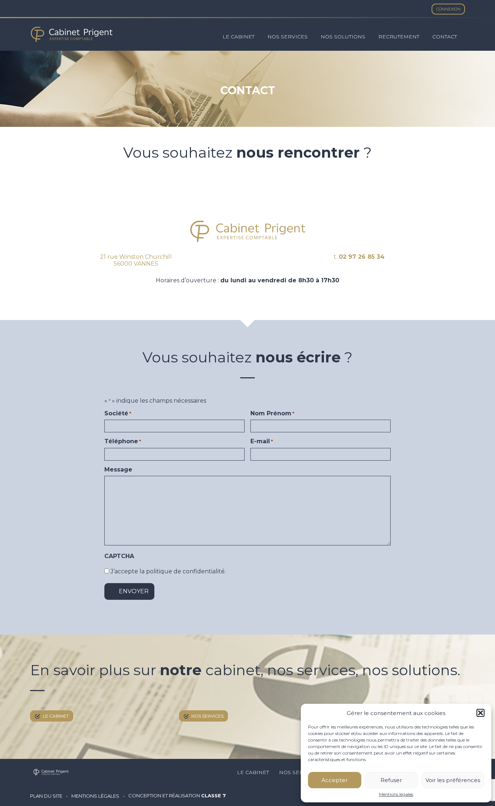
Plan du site (46, 796)
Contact (444, 36)
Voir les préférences (452, 780)
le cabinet (56, 716)
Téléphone (122, 441)
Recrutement (398, 36)
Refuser (391, 780)
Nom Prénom (272, 413)
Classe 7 (213, 795)
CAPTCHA (119, 556)
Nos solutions (343, 36)
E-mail (261, 441)
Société (117, 413)
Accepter (334, 780)
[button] (480, 712)
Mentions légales (396, 794)
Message (118, 469)
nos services (207, 716)
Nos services (287, 36)
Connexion (448, 9)
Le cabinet (238, 36)
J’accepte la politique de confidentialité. (168, 571)
